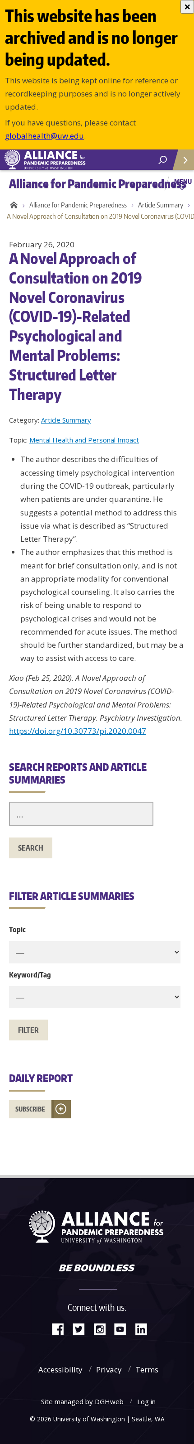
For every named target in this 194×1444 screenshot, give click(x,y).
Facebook (61, 1328)
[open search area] (162, 160)
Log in (146, 1401)
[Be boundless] (97, 1268)
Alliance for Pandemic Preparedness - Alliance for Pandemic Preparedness (67, 160)
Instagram (102, 1328)
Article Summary (66, 419)
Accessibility (60, 1369)
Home (12, 205)
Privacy (109, 1369)
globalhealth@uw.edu (44, 135)
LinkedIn (144, 1328)
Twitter (82, 1328)
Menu (183, 181)
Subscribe (30, 1109)
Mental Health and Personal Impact (84, 439)
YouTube (123, 1328)
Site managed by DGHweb (82, 1401)
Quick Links (182, 159)
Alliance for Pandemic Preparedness (78, 205)
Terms (146, 1369)
